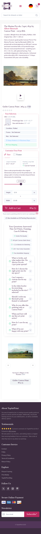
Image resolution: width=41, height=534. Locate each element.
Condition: (11, 128)
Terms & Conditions (8, 458)
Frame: (13, 132)
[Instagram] (13, 489)
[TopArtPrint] (7, 6)
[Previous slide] (8, 365)
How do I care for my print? (20, 324)
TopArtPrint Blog (7, 478)
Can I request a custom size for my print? (19, 280)
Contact (4, 449)
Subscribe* (32, 514)
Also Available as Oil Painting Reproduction (21, 218)
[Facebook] (8, 489)
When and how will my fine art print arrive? (19, 316)
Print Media (5, 475)
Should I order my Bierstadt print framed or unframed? (20, 299)
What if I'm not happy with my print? (20, 330)
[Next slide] (32, 365)
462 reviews (12, 431)
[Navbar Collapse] (20, 6)
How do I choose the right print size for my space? (20, 271)
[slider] (21, 184)
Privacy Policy (6, 455)
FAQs (3, 452)
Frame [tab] (19, 155)
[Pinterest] (17, 489)
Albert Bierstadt (11, 29)
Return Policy (6, 462)
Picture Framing (7, 471)
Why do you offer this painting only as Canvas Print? (20, 308)
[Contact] (37, 214)
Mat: (12, 136)
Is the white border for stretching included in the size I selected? (20, 289)
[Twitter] (3, 489)
